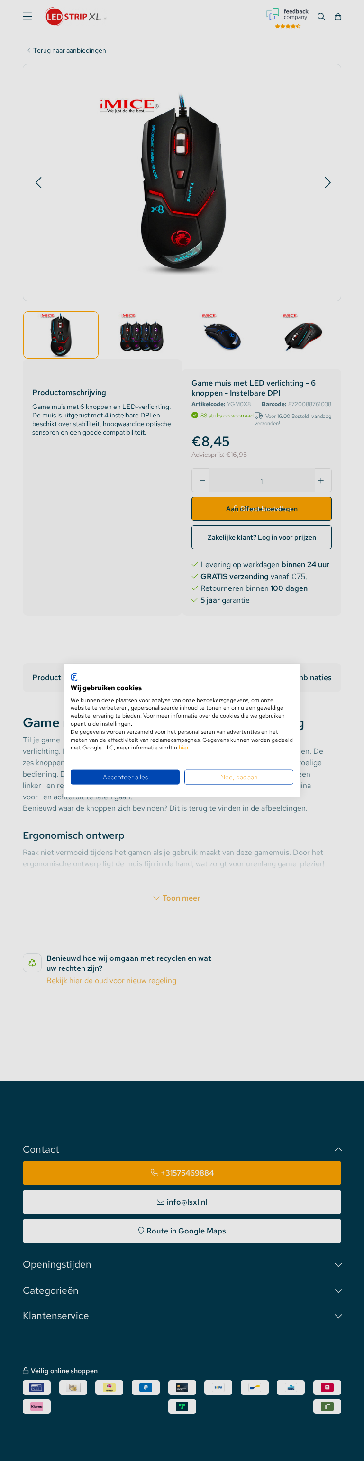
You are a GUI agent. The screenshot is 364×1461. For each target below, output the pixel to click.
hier (183, 747)
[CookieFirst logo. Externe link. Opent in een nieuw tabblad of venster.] (74, 677)
